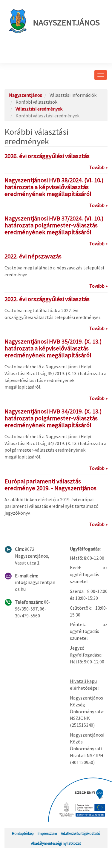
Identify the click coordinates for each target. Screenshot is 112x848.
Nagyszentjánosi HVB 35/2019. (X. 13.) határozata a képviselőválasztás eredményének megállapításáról (53, 348)
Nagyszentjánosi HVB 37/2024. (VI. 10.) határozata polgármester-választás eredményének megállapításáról (53, 225)
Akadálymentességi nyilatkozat (56, 843)
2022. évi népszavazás (33, 256)
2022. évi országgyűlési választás (47, 299)
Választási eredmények (39, 109)
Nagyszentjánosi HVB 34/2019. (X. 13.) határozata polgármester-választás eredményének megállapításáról (53, 418)
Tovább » (98, 167)
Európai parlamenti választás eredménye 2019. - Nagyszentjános (50, 484)
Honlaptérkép (23, 833)
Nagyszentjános (66, 22)
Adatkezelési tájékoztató (80, 833)
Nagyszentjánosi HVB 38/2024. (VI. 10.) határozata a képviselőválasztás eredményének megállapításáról (53, 187)
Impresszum (47, 833)
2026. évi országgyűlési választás (47, 156)
